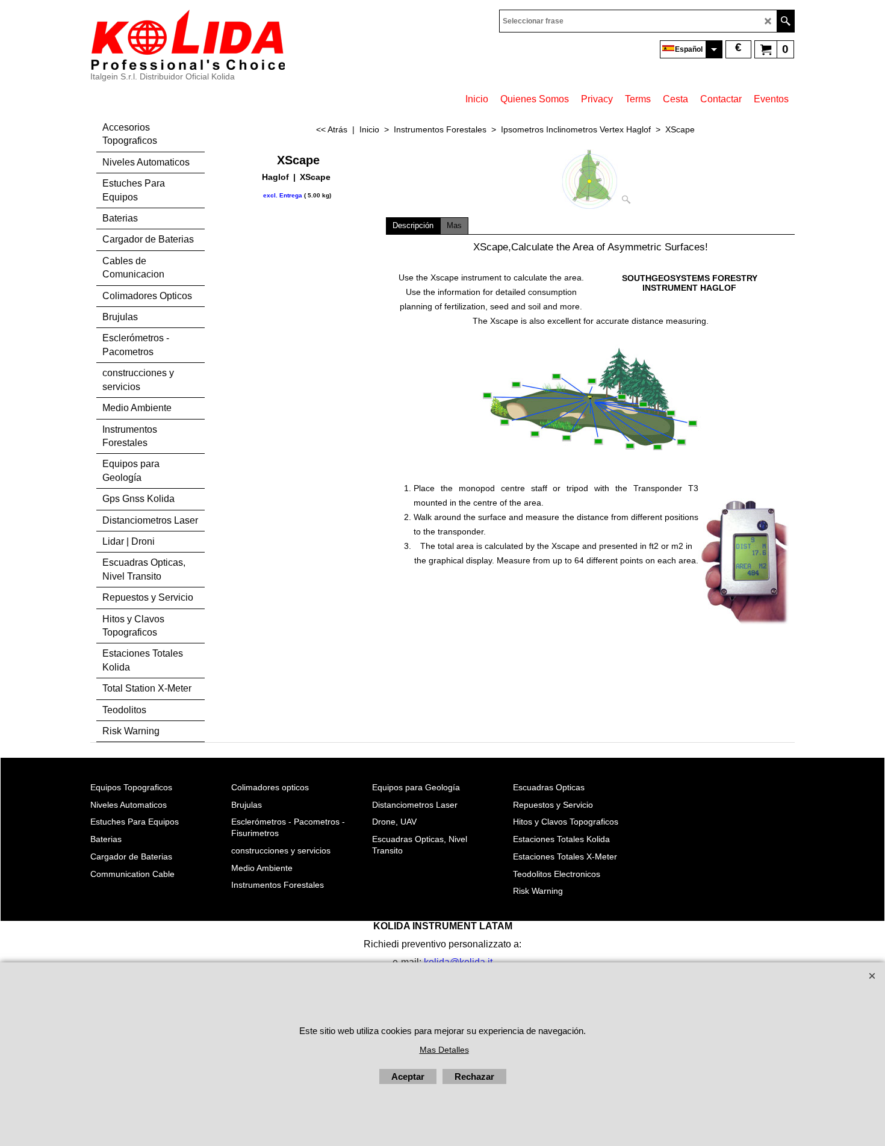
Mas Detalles (444, 1050)
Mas (454, 225)
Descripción (413, 225)
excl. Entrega (282, 195)
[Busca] (785, 21)
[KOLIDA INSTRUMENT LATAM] (187, 40)
